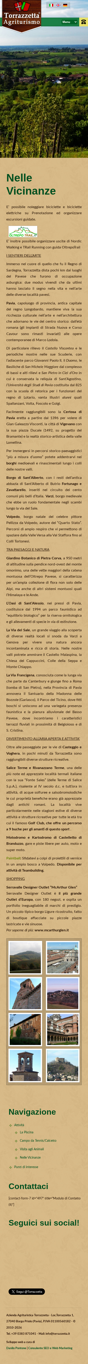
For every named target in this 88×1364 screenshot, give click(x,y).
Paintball (13, 858)
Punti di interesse (26, 1167)
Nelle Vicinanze (30, 1157)
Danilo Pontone (16, 1348)
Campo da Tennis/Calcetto (38, 1140)
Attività (19, 1125)
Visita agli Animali (32, 1149)
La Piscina (26, 1132)
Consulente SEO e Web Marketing (50, 1348)
